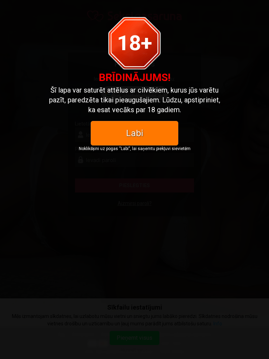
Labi (134, 133)
